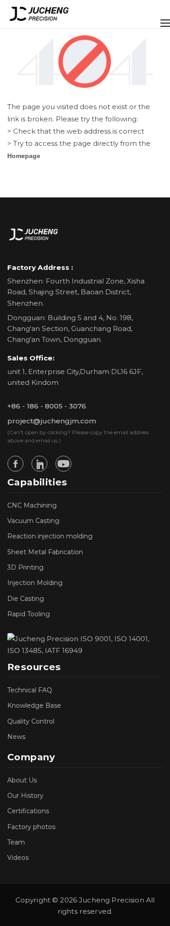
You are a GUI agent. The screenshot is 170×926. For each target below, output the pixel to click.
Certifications (28, 811)
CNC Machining (32, 505)
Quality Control (30, 721)
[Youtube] (63, 464)
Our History (25, 796)
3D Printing (25, 567)
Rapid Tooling (28, 614)
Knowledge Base (34, 705)
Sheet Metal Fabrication (45, 552)
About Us (22, 780)
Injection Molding (35, 583)
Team (16, 842)
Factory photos (31, 827)
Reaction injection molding (49, 536)
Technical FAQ (29, 690)
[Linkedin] (39, 464)
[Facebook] (15, 464)
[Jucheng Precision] (39, 14)
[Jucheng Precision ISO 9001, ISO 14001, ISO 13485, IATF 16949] (85, 645)
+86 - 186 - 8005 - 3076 (46, 406)
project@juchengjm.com (51, 421)
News (16, 737)
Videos (18, 858)
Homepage (23, 155)
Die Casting (25, 599)
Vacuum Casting (33, 521)
